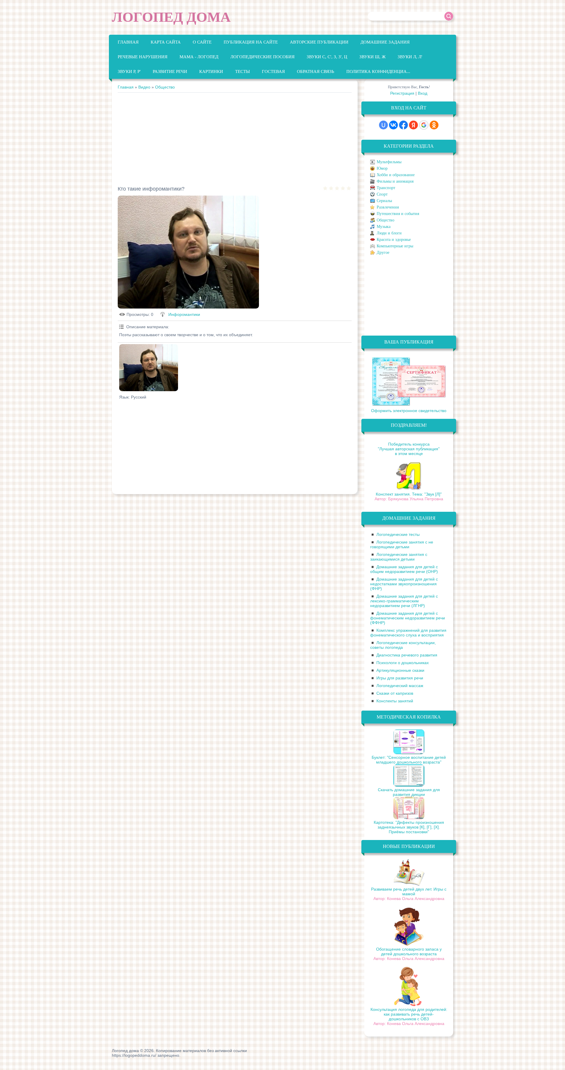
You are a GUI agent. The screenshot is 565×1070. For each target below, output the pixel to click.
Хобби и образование (396, 175)
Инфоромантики (184, 314)
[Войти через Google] (423, 125)
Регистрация (402, 93)
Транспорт (386, 188)
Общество (165, 87)
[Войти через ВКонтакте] (393, 125)
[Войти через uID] (383, 125)
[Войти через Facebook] (403, 125)
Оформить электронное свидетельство (408, 410)
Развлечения (388, 207)
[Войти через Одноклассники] (434, 125)
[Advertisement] (235, 137)
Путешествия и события (398, 213)
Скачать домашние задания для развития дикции (409, 792)
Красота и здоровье (394, 239)
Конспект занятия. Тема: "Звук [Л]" (409, 494)
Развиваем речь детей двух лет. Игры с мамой (408, 891)
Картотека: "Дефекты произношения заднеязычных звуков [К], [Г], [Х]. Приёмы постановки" (409, 827)
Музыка (383, 226)
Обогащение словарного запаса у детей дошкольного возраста (409, 951)
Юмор (382, 168)
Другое (383, 252)
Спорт (382, 194)
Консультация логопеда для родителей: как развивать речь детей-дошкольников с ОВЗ (408, 1014)
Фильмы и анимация (395, 181)
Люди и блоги (389, 233)
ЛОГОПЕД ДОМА (171, 17)
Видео (144, 87)
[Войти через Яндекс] (413, 125)
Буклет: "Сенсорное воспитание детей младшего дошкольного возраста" (409, 759)
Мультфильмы (389, 162)
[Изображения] (148, 367)
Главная (126, 87)
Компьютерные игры (395, 246)
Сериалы (384, 201)
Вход (422, 93)
